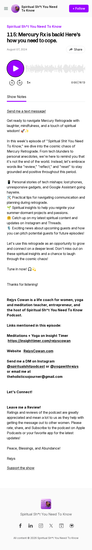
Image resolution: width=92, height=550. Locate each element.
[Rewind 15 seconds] (12, 83)
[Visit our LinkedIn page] (30, 526)
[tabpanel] (46, 292)
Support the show (20, 468)
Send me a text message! (26, 111)
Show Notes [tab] (16, 97)
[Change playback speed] (28, 83)
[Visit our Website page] (61, 526)
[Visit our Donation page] (72, 526)
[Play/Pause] (15, 68)
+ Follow (79, 8)
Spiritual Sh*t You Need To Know (39, 8)
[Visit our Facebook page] (20, 526)
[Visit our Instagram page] (41, 526)
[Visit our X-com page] (51, 526)
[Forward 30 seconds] (20, 83)
